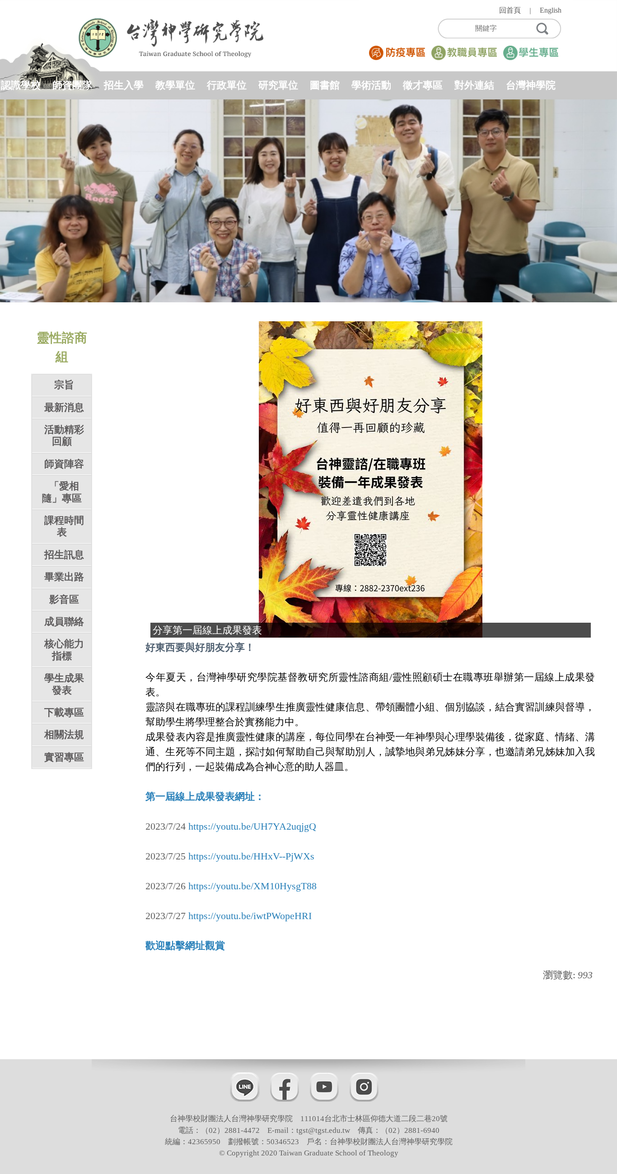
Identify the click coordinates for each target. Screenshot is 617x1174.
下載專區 (64, 712)
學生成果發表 (64, 683)
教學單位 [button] (175, 85)
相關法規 (64, 734)
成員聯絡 (64, 621)
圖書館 (325, 85)
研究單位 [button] (278, 85)
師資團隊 (72, 85)
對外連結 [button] (474, 85)
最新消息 (64, 407)
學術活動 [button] (371, 85)
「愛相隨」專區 (62, 491)
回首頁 (510, 10)
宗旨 (64, 384)
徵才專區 (423, 85)
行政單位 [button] (227, 85)
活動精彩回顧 (64, 435)
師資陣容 (64, 464)
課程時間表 (64, 526)
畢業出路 (64, 576)
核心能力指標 (64, 649)
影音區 (64, 599)
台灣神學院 (531, 85)
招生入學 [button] (124, 85)
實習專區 (64, 757)
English (550, 10)
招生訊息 (64, 554)
